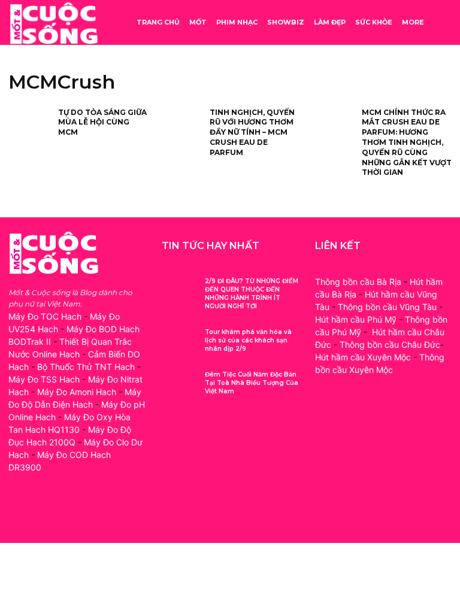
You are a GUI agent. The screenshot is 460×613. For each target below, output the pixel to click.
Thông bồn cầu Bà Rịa (358, 282)
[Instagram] (45, 511)
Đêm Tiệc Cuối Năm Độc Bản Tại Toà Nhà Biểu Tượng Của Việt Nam (251, 383)
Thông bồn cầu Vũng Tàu (387, 307)
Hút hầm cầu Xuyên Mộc (363, 357)
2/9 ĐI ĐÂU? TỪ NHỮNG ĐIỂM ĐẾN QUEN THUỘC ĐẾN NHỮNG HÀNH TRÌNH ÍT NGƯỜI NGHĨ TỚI (251, 293)
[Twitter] (72, 511)
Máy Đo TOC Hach (44, 316)
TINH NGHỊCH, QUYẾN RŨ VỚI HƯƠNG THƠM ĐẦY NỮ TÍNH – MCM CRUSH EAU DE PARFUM (252, 132)
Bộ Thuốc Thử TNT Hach (86, 367)
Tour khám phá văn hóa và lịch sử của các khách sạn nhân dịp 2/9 (248, 340)
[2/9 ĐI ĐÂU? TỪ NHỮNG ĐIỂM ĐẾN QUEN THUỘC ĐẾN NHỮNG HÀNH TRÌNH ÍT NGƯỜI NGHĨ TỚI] (179, 290)
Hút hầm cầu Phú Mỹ (356, 319)
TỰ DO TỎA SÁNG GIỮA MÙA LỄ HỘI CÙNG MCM (102, 122)
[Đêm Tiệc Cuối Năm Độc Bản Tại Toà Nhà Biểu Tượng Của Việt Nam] (179, 384)
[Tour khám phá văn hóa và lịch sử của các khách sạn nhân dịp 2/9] (179, 341)
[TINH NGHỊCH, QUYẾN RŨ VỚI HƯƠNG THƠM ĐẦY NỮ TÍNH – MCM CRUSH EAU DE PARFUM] (181, 126)
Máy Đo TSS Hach (44, 379)
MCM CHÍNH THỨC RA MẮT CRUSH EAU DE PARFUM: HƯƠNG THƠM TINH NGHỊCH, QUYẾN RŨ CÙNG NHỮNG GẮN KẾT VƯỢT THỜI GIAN (407, 142)
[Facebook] (18, 511)
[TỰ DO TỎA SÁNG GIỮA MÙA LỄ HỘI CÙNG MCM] (29, 126)
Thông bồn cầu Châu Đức (390, 344)
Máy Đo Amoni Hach (76, 392)
